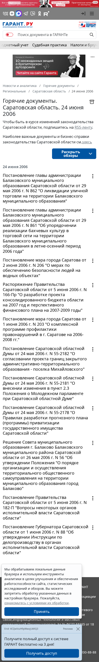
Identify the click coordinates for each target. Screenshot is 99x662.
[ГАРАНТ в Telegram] (26, 13)
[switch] (9, 34)
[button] (83, 13)
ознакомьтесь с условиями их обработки (36, 603)
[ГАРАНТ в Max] (19, 14)
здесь (87, 142)
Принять (42, 611)
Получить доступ (41, 653)
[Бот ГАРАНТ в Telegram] (32, 13)
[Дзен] (12, 13)
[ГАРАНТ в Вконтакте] (5, 13)
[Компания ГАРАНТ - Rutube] (46, 13)
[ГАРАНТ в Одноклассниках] (39, 13)
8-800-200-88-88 (83, 652)
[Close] (78, 628)
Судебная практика (49, 44)
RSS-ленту (83, 127)
